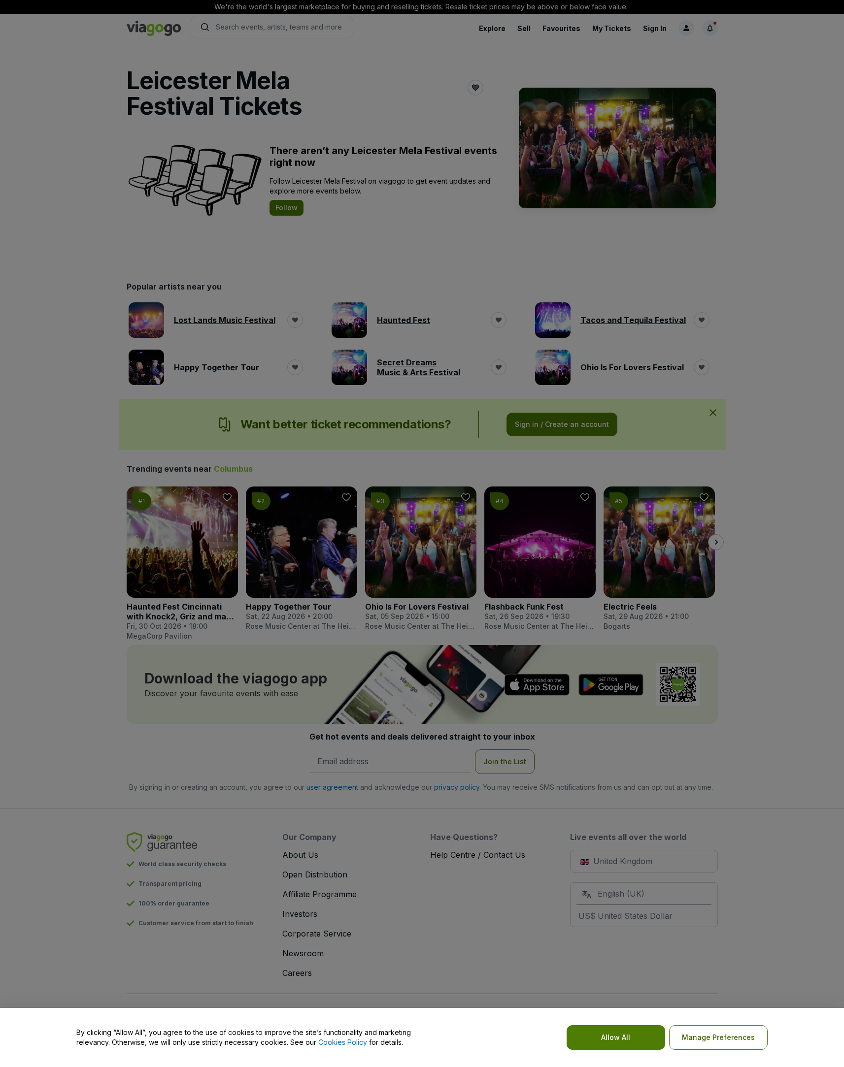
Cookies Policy (342, 1042)
